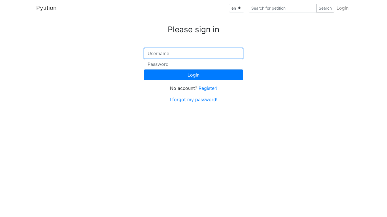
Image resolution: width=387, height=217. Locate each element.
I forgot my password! (193, 99)
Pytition (46, 8)
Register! (208, 88)
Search (325, 8)
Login (342, 8)
